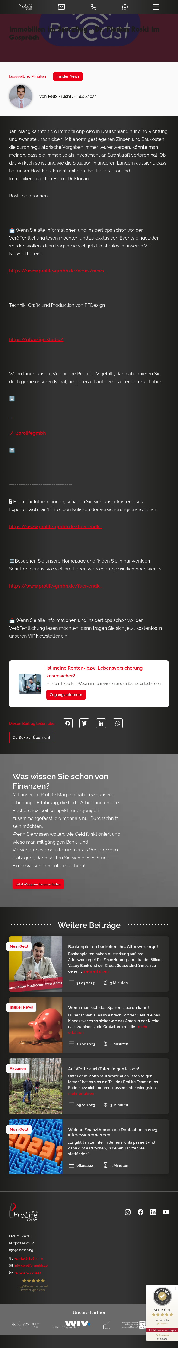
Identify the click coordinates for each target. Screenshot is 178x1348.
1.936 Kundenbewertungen (162, 1330)
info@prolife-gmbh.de (31, 1265)
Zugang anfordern (66, 695)
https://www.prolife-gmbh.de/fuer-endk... (55, 526)
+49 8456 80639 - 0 (28, 1258)
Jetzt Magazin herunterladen (38, 884)
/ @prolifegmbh (28, 433)
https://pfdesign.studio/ (36, 339)
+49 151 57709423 (27, 1272)
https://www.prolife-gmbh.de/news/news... (58, 271)
